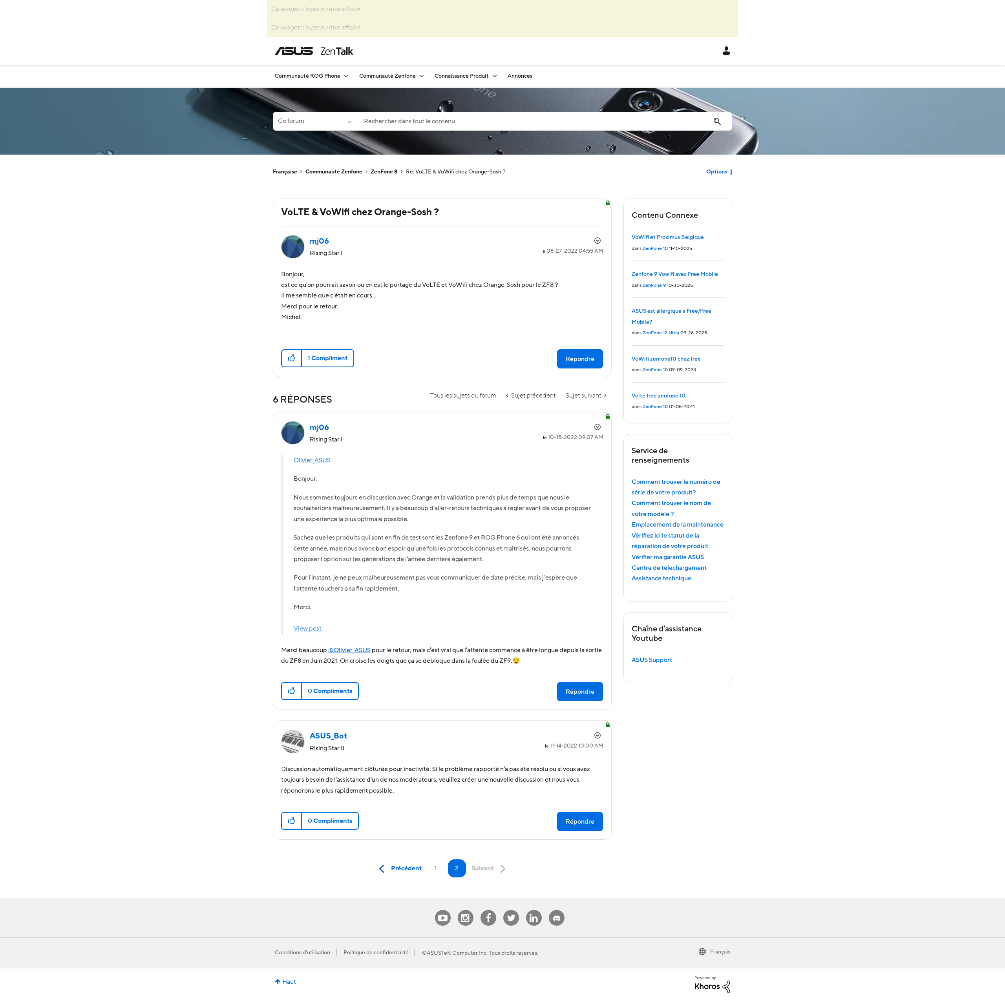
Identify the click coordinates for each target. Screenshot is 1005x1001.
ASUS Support (652, 660)
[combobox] (544, 121)
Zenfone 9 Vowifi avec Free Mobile (675, 274)
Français (720, 951)
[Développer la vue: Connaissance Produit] (495, 76)
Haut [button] (289, 982)
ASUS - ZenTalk (314, 51)
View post (308, 629)
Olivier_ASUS (312, 460)
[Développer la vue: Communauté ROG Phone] (346, 76)
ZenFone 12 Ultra (661, 333)
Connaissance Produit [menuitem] (462, 76)
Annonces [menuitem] (520, 76)
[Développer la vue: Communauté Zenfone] (422, 76)
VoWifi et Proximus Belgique (668, 237)
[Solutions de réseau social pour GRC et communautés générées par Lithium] (712, 984)
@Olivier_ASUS (349, 650)
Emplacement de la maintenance (678, 525)
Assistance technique (661, 578)
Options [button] (716, 171)
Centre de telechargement (669, 568)
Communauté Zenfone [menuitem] (387, 76)
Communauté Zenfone (333, 171)
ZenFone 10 (655, 249)
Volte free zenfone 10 (658, 395)
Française (285, 171)
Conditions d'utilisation (302, 952)
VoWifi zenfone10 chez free (666, 359)
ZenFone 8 (384, 171)
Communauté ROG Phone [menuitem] (307, 76)
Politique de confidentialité (376, 952)
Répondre (580, 359)
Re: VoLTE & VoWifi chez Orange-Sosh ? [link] (455, 171)
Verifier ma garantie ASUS (668, 557)
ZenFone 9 (654, 285)
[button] (292, 358)
